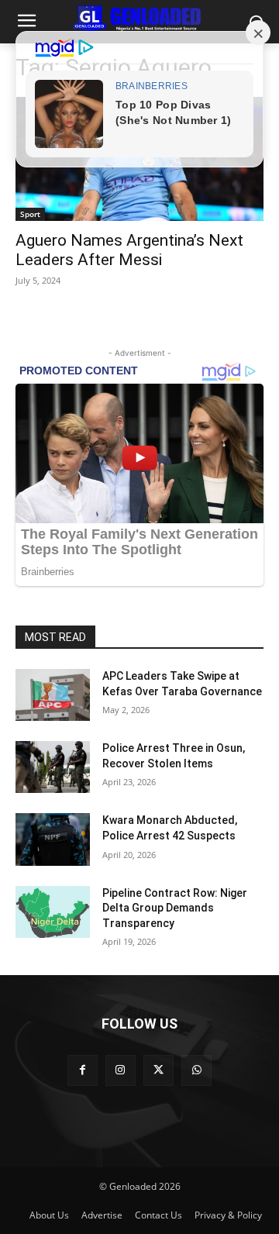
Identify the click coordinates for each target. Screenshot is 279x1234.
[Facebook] (82, 1070)
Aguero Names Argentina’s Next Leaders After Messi (129, 250)
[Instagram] (120, 1070)
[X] (158, 1070)
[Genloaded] (139, 19)
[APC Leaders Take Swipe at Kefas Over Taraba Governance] (53, 695)
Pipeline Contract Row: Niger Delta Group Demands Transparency (174, 908)
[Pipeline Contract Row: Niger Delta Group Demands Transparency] (53, 912)
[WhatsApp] (196, 1070)
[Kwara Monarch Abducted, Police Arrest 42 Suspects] (53, 839)
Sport (30, 214)
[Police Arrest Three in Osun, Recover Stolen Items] (53, 767)
